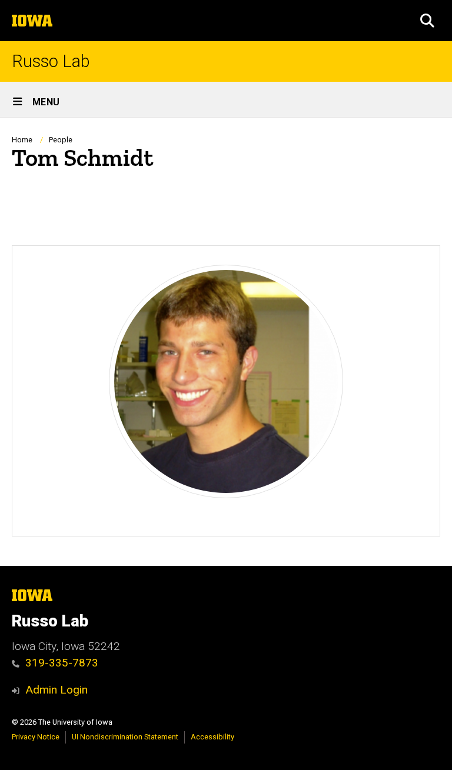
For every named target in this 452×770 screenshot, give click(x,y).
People (60, 139)
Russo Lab (51, 61)
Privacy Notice (35, 736)
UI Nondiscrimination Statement (125, 736)
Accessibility (212, 736)
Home (22, 139)
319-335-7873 (61, 662)
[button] (427, 20)
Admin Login (56, 689)
